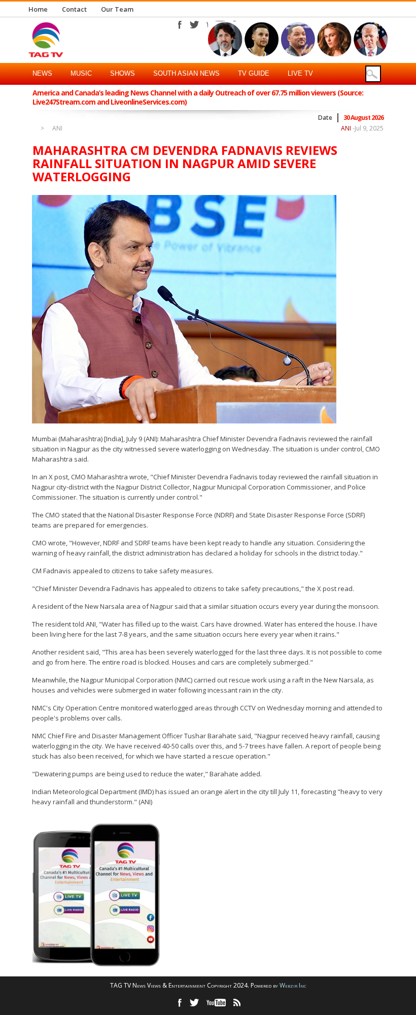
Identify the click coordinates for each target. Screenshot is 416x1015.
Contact (74, 9)
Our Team (117, 9)
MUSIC (81, 73)
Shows (122, 73)
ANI (57, 128)
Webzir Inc (293, 985)
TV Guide (253, 73)
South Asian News (186, 73)
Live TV (300, 73)
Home (38, 9)
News (42, 73)
